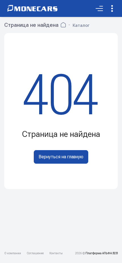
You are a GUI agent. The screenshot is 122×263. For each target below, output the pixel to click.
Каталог (81, 25)
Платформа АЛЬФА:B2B (101, 253)
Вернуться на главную (61, 156)
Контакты (56, 253)
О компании (12, 253)
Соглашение (35, 253)
